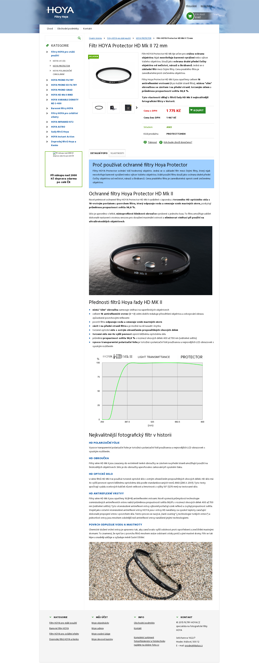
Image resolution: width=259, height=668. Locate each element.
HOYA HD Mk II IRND (62, 95)
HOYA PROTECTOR (143, 38)
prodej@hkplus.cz (194, 646)
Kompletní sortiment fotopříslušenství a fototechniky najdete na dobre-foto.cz (149, 641)
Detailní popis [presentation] (98, 153)
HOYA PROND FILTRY (62, 80)
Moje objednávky (100, 623)
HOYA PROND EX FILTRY (64, 85)
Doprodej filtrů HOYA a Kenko (64, 639)
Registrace (206, 6)
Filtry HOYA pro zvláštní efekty (64, 115)
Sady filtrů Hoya (60, 132)
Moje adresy (98, 628)
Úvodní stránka (95, 38)
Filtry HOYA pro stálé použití (119, 38)
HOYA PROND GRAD (62, 90)
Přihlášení (191, 6)
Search (79, 38)
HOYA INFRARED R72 (62, 122)
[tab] (99, 153)
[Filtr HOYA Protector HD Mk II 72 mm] (113, 75)
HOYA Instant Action (62, 137)
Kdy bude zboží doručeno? (178, 142)
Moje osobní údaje (101, 634)
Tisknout (152, 142)
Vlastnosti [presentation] (117, 153)
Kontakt (137, 628)
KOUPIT (198, 110)
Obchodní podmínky (144, 623)
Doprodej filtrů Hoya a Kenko (63, 143)
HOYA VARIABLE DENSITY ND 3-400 (64, 101)
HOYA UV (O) (59, 61)
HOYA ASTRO (58, 127)
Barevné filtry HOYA (62, 108)
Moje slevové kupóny (102, 639)
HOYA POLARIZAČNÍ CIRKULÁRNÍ (62, 72)
